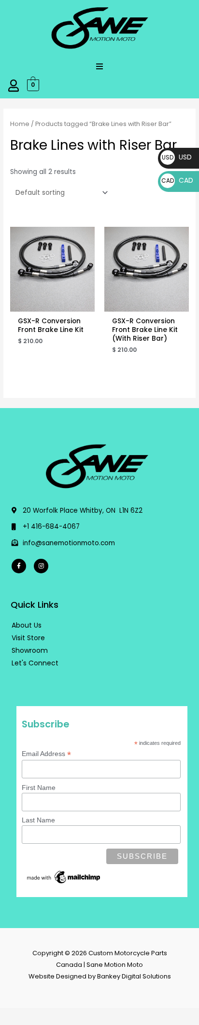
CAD (177, 180)
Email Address (46, 753)
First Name (39, 787)
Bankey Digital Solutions (134, 976)
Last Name (38, 820)
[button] (99, 66)
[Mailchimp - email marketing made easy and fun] (64, 877)
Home (19, 124)
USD (177, 157)
